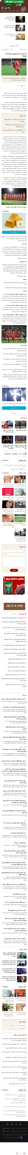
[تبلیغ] (14, 3)
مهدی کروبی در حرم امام (19, 843)
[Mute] (5, 400)
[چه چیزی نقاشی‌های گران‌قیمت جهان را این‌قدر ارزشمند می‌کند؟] (20, 19)
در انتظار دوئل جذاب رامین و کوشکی (16, 663)
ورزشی (13, 11)
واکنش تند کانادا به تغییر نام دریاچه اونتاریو (15, 939)
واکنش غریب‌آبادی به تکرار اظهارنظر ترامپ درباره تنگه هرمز (15, 812)
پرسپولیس (15, 454)
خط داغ (25, 695)
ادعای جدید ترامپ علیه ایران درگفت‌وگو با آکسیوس (16, 728)
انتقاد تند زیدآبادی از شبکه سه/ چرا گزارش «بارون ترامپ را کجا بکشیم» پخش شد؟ (14, 864)
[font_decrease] (18, 85)
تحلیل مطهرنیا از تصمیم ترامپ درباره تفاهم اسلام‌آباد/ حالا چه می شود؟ (16, 919)
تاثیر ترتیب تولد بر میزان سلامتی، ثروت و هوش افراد (9, 26)
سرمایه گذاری (14, 232)
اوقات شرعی (14, 1131)
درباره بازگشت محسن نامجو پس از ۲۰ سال (15, 902)
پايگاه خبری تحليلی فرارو (11, 1135)
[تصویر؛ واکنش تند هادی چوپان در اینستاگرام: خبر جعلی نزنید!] (7, 440)
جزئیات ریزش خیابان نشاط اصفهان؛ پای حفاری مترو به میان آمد (15, 738)
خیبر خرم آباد (7, 454)
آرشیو (13, 1128)
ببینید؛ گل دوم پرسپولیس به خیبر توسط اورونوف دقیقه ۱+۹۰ (14, 120)
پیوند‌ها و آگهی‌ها (6, 1128)
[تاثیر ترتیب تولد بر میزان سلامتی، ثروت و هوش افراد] (20, 28)
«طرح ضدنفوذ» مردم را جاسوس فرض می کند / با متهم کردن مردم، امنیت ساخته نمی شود (9, 978)
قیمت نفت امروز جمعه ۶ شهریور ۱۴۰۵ (16, 910)
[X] (16, 1124)
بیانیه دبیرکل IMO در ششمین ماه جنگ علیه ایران (13, 761)
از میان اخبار (23, 418)
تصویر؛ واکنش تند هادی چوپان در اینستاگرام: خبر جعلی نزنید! (8, 446)
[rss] (20, 1124)
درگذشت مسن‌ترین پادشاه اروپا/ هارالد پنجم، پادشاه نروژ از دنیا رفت (15, 852)
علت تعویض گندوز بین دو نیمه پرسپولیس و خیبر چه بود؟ (13, 131)
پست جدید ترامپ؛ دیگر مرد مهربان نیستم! (15, 675)
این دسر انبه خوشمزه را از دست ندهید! (10, 35)
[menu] (2, 8)
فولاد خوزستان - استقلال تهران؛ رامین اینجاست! (8, 431)
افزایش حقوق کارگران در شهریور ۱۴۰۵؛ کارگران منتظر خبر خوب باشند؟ (9, 954)
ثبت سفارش (14, 408)
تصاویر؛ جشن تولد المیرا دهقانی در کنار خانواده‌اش (16, 1057)
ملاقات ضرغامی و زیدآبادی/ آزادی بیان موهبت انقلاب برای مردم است (15, 718)
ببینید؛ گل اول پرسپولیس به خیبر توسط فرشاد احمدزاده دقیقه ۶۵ (15, 126)
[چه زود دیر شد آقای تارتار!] (21, 425)
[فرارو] (23, 9)
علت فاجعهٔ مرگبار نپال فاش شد (17, 833)
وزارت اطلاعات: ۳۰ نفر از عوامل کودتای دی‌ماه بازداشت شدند (15, 782)
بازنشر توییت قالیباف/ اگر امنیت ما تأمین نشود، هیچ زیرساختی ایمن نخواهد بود (15, 802)
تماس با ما (18, 1128)
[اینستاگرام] (12, 1124)
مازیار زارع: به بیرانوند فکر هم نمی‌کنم (16, 667)
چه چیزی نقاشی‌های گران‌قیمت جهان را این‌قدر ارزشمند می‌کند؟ (10, 18)
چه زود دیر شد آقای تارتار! (21, 430)
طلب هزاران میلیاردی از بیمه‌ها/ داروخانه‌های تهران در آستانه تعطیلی (14, 874)
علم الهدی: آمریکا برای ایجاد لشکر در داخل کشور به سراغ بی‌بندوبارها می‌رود (15, 1079)
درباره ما (24, 1128)
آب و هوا (8, 1131)
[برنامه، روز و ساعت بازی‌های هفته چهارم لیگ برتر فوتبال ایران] (21, 440)
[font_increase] (25, 85)
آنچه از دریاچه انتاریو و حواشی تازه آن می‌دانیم (14, 791)
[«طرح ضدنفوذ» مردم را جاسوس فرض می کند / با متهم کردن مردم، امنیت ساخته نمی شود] (22, 979)
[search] (9, 8)
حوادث (9, 11)
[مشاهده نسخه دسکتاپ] (6, 8)
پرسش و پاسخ (22, 1131)
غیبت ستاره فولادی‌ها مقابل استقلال (16, 659)
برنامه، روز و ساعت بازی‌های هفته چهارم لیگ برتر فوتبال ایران (21, 446)
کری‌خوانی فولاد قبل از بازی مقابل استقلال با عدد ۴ (13, 645)
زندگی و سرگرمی (3, 11)
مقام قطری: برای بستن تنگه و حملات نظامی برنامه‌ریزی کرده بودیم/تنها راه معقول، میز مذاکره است (14, 770)
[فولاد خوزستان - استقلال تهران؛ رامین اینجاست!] (7, 425)
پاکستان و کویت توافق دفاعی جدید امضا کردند (14, 649)
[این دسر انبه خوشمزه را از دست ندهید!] (20, 36)
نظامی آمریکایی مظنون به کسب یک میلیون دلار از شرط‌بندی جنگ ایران (14, 750)
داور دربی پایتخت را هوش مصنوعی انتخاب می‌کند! (13, 618)
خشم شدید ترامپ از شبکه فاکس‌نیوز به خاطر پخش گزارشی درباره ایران (15, 930)
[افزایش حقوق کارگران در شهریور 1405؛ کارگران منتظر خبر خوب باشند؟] (22, 955)
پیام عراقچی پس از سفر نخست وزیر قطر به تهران (13, 884)
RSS (4, 1131)
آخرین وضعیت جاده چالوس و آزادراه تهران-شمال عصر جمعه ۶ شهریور (14, 1073)
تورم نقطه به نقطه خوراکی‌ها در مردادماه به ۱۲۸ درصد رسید (15, 824)
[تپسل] (2, 211)
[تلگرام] (7, 1124)
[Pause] (3, 400)
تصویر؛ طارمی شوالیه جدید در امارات (15, 671)
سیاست (17, 11)
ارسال (14, 570)
